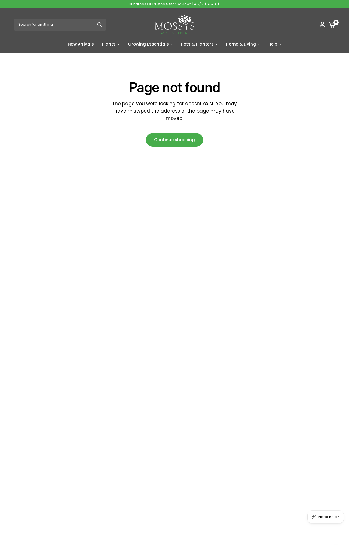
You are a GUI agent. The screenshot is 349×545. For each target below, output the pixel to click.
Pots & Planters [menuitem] (197, 44)
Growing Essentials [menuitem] (148, 44)
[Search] (99, 25)
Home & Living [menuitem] (241, 44)
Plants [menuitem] (109, 44)
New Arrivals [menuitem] (81, 44)
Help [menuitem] (272, 44)
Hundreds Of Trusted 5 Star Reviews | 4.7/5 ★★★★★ (174, 4)
